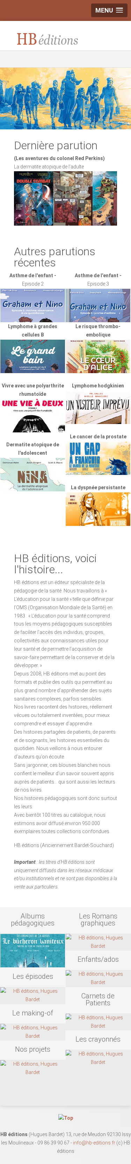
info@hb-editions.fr (94, 1143)
